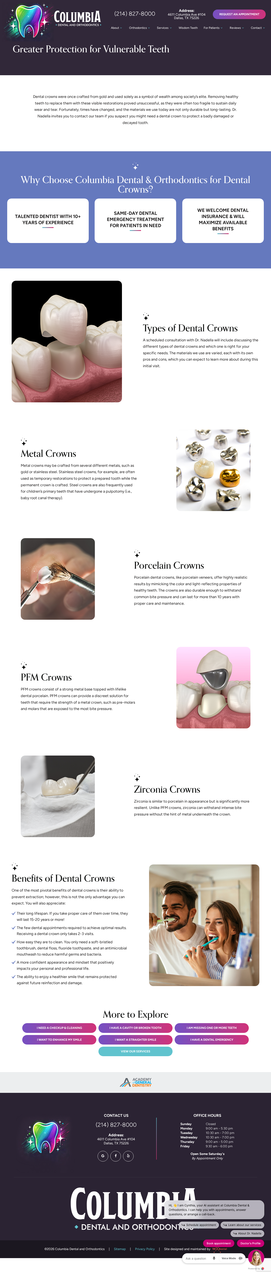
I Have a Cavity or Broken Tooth (135, 1028)
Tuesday (186, 1133)
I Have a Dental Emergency (211, 1040)
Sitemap (120, 1249)
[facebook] (115, 1156)
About (115, 28)
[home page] (51, 22)
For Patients (212, 28)
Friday (185, 1146)
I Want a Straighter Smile (135, 1040)
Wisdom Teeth (188, 28)
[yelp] (128, 1156)
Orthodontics (138, 28)
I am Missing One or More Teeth (212, 1028)
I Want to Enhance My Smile (59, 1040)
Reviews (235, 28)
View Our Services (135, 1051)
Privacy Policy (145, 1249)
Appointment (239, 14)
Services (163, 28)
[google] (103, 1156)
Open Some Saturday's (207, 1154)
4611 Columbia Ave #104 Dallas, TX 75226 (187, 14)
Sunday (186, 1124)
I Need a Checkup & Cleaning (59, 1028)
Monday (186, 1128)
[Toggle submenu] (121, 28)
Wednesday (189, 1137)
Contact (256, 28)
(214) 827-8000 (134, 14)
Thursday (187, 1142)
